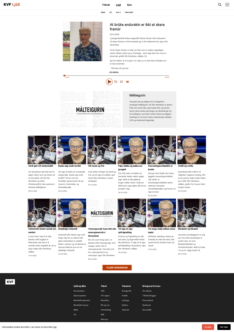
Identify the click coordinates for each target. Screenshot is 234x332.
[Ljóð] (18, 5)
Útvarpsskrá (79, 291)
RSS (102, 315)
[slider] (140, 82)
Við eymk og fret (96, 166)
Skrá (103, 13)
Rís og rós (105, 305)
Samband (146, 305)
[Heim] (7, 5)
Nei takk (224, 326)
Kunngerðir (127, 291)
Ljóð (118, 5)
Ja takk (208, 326)
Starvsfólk (147, 310)
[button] (109, 81)
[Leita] (220, 5)
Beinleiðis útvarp (81, 305)
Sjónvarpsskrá (80, 296)
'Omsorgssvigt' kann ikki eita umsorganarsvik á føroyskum (102, 232)
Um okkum (147, 291)
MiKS (76, 310)
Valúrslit (125, 310)
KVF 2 (118, 13)
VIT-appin (105, 296)
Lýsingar (125, 301)
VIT (110, 13)
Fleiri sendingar (117, 268)
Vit (75, 315)
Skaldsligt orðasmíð (67, 229)
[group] (128, 82)
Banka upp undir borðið (69, 166)
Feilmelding (106, 310)
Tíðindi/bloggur (149, 296)
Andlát (125, 296)
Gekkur (125, 305)
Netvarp (104, 320)
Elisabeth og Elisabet (188, 229)
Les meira (114, 73)
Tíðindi (106, 5)
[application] (117, 81)
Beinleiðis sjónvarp (82, 301)
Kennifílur (105, 301)
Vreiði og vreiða (185, 166)
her (55, 326)
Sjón (129, 5)
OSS (103, 291)
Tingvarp (129, 13)
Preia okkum (147, 301)
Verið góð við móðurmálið (40, 166)
